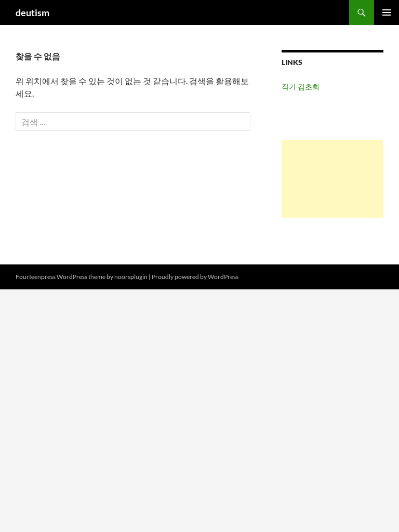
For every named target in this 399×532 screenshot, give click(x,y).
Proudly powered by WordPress (195, 277)
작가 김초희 (301, 86)
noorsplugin (131, 277)
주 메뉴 (386, 12)
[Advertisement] (332, 179)
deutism (32, 12)
